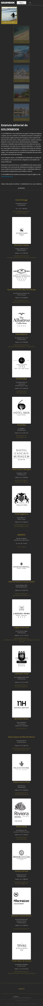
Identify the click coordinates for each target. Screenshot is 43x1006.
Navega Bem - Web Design (31, 1003)
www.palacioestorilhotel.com (21, 794)
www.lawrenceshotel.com (21, 686)
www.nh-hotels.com (21, 728)
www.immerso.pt (21, 547)
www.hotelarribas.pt (21, 393)
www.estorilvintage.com (21, 213)
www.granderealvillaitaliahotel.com (21, 302)
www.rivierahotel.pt (21, 839)
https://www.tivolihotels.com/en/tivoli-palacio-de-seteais (21, 973)
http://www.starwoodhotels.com (21, 929)
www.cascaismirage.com (21, 482)
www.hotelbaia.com (21, 437)
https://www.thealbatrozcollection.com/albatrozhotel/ (21, 346)
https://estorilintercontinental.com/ (21, 595)
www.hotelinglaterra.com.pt (21, 526)
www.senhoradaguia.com (21, 883)
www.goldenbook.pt (7, 176)
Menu (21, 3)
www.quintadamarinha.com (21, 750)
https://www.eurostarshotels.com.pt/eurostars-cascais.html (21, 257)
